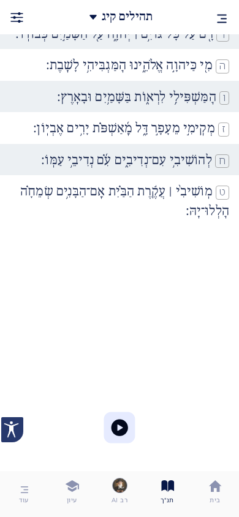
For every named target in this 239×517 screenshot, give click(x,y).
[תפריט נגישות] (12, 429)
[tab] (215, 494)
